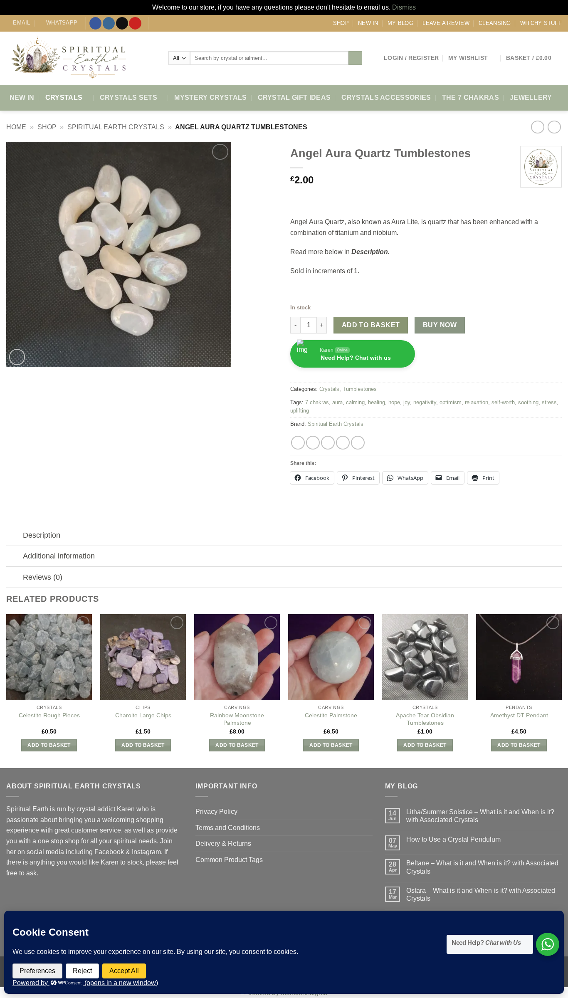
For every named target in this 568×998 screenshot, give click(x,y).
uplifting (299, 411)
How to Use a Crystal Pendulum (453, 839)
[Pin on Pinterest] (343, 443)
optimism (451, 402)
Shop (341, 23)
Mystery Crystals (210, 97)
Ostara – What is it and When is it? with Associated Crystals (480, 894)
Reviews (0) (42, 577)
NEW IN (368, 23)
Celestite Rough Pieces (49, 715)
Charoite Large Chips (143, 715)
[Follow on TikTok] (122, 23)
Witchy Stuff (541, 23)
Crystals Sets (128, 97)
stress (549, 402)
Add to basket (371, 325)
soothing (528, 402)
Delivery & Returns (223, 843)
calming (355, 402)
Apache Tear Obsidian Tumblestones (425, 719)
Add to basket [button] (49, 745)
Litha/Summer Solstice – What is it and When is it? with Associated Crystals (480, 815)
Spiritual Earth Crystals (115, 127)
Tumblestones (360, 389)
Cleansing (495, 23)
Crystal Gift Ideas (294, 97)
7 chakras (317, 402)
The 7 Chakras (470, 97)
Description (41, 535)
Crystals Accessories (386, 97)
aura (337, 402)
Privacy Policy (216, 811)
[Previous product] (554, 127)
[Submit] (355, 58)
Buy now (440, 325)
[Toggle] (14, 536)
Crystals (64, 97)
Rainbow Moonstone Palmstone (237, 719)
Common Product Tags (229, 859)
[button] (411, 58)
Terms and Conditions (227, 827)
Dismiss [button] (404, 7)
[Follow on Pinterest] (135, 23)
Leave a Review (445, 23)
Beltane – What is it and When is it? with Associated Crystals (482, 867)
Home (16, 127)
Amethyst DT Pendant (519, 715)
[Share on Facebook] (298, 443)
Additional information (59, 556)
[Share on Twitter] (313, 443)
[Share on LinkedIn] (358, 443)
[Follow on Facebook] (95, 23)
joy (406, 402)
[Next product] (537, 127)
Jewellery (531, 97)
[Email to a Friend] (328, 443)
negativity (424, 402)
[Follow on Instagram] (109, 23)
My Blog (400, 23)
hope (394, 402)
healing (376, 402)
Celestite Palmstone (331, 715)
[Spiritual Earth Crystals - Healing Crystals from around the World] (81, 58)
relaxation (476, 402)
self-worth (503, 402)
